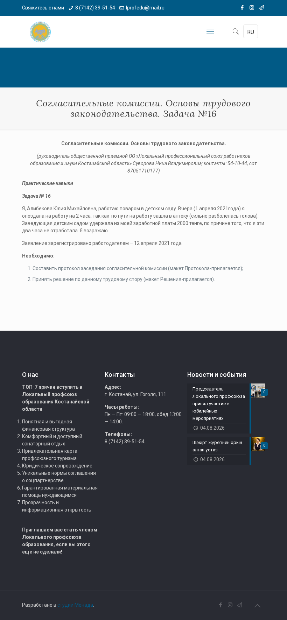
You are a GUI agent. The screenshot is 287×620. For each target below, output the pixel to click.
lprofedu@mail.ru (145, 7)
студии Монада (75, 605)
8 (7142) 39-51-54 (95, 7)
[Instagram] (251, 8)
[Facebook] (242, 8)
